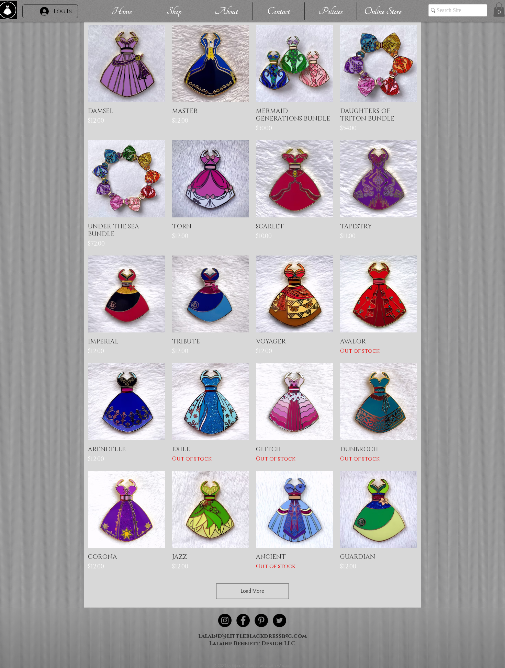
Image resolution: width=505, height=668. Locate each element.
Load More (252, 591)
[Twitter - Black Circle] (279, 620)
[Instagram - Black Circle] (225, 620)
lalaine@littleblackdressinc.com (252, 636)
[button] (499, 9)
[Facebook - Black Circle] (243, 620)
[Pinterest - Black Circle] (261, 620)
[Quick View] (126, 63)
